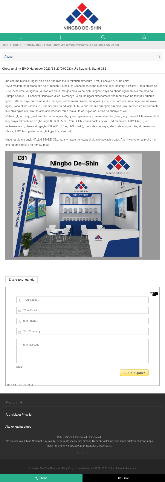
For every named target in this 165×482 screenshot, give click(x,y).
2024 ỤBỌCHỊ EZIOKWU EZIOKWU (79, 437)
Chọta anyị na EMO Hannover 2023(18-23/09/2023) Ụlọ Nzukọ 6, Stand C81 (72, 45)
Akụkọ (17, 45)
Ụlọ (5, 45)
